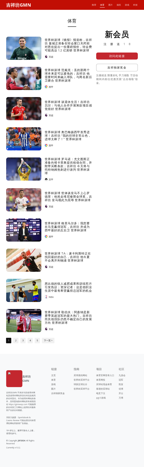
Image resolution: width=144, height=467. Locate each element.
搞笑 (119, 5)
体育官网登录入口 (105, 375)
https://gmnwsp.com (18, 404)
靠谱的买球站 (103, 388)
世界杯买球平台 (81, 379)
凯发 (121, 384)
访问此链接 (117, 56)
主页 (53, 375)
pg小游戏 (101, 397)
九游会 (122, 375)
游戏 (127, 5)
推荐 (94, 5)
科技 (135, 5)
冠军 (121, 379)
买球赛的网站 (80, 375)
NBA (51, 297)
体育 (102, 5)
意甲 (51, 179)
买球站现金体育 (104, 384)
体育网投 (100, 379)
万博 (121, 397)
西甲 (51, 86)
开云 (121, 393)
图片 (110, 5)
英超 (51, 56)
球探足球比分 (80, 384)
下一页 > (48, 340)
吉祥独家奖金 (116, 67)
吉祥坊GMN (18, 5)
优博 (121, 388)
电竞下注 (100, 393)
